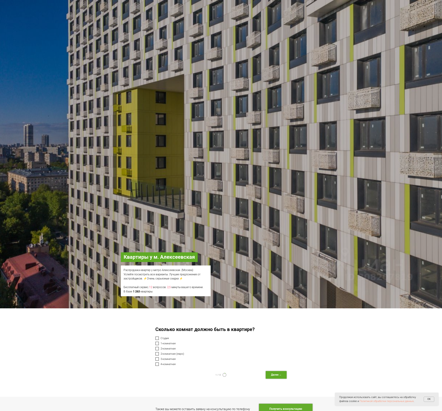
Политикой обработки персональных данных (387, 401)
